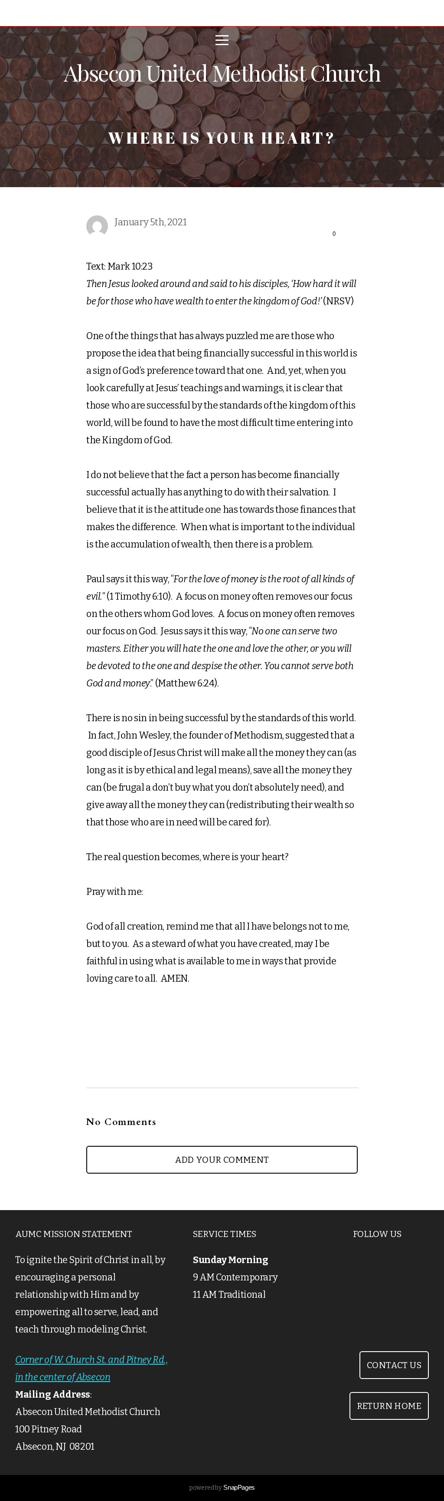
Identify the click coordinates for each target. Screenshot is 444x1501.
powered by (222, 1487)
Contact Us (394, 1365)
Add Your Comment (222, 1160)
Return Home (389, 1406)
